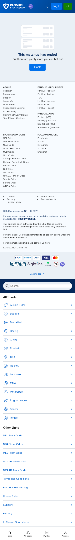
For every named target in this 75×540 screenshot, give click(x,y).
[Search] (46, 6)
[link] (30, 6)
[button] (37, 67)
